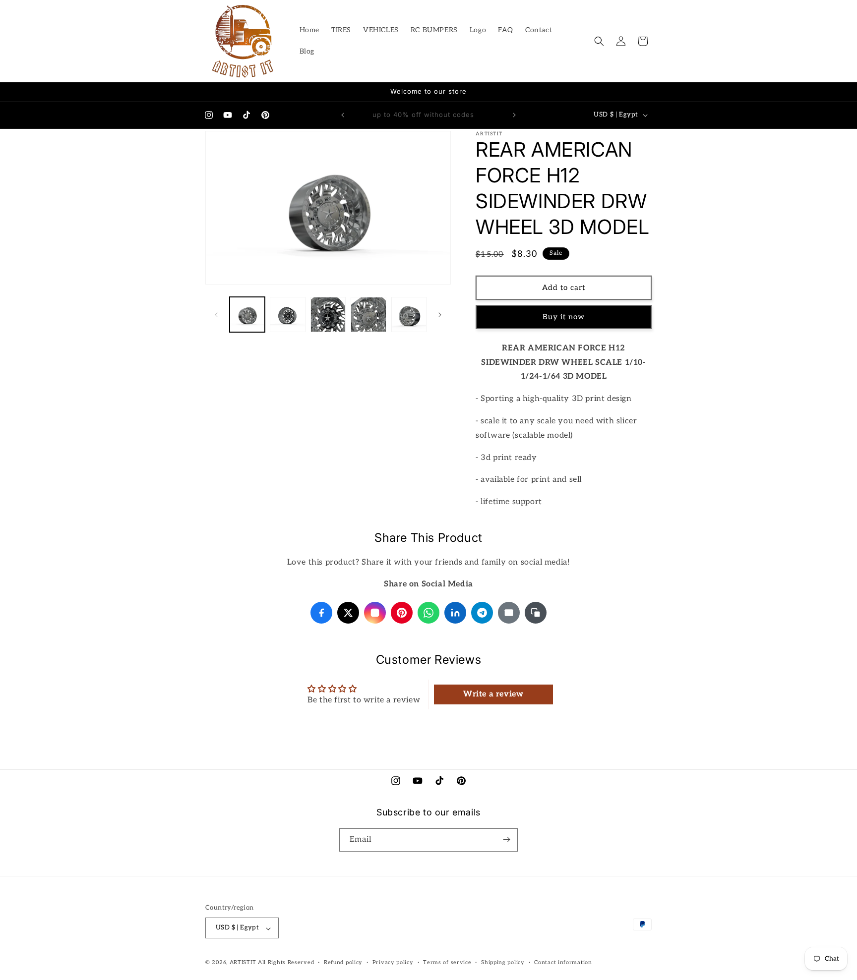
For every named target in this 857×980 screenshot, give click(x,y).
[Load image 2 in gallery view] (287, 314)
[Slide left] (216, 315)
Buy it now (564, 317)
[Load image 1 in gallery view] (247, 314)
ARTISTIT (243, 963)
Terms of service (447, 962)
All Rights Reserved (286, 963)
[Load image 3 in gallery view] (328, 314)
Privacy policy (393, 962)
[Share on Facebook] (321, 613)
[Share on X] (348, 613)
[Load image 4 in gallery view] (368, 314)
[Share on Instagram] (375, 613)
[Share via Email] (509, 613)
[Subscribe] (506, 839)
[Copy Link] (536, 613)
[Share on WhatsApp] (428, 613)
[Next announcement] (514, 115)
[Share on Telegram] (482, 613)
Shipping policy (503, 962)
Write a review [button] (493, 694)
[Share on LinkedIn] (455, 613)
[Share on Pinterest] (402, 613)
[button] (599, 41)
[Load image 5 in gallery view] (409, 314)
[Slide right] (440, 315)
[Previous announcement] (343, 115)
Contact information (563, 962)
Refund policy (343, 962)
